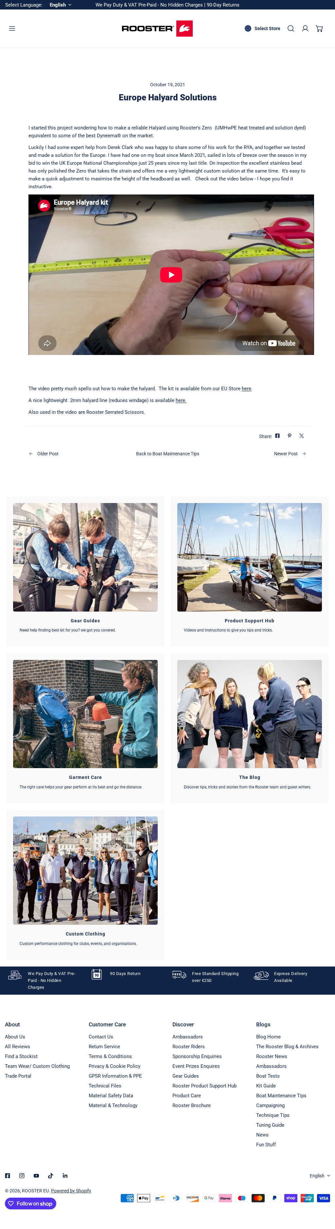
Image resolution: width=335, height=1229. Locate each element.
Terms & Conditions (110, 1056)
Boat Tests (268, 1076)
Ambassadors (187, 1037)
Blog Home (268, 1037)
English (317, 1175)
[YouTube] (36, 1176)
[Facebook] (7, 1176)
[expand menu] (12, 28)
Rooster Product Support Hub (204, 1086)
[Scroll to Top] (323, 1194)
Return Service (104, 1047)
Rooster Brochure (191, 1105)
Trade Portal (18, 1076)
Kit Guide (266, 1086)
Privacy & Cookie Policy (114, 1066)
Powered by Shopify (71, 1190)
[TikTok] (51, 1176)
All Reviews (17, 1047)
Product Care (186, 1096)
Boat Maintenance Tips (281, 1096)
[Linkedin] (65, 1176)
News (262, 1135)
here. (181, 400)
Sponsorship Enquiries (197, 1056)
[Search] (291, 28)
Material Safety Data (111, 1096)
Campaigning (270, 1105)
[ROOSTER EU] (157, 28)
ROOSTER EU (35, 1190)
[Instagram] (22, 1176)
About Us (15, 1037)
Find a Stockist (21, 1056)
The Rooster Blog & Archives (287, 1047)
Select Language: (24, 5)
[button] (319, 28)
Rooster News (271, 1056)
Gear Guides (185, 1076)
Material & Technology (113, 1105)
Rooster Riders (188, 1047)
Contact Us (101, 1037)
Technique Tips (273, 1115)
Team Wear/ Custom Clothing (37, 1066)
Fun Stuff (266, 1145)
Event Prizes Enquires (196, 1066)
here (246, 389)
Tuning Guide (270, 1125)
